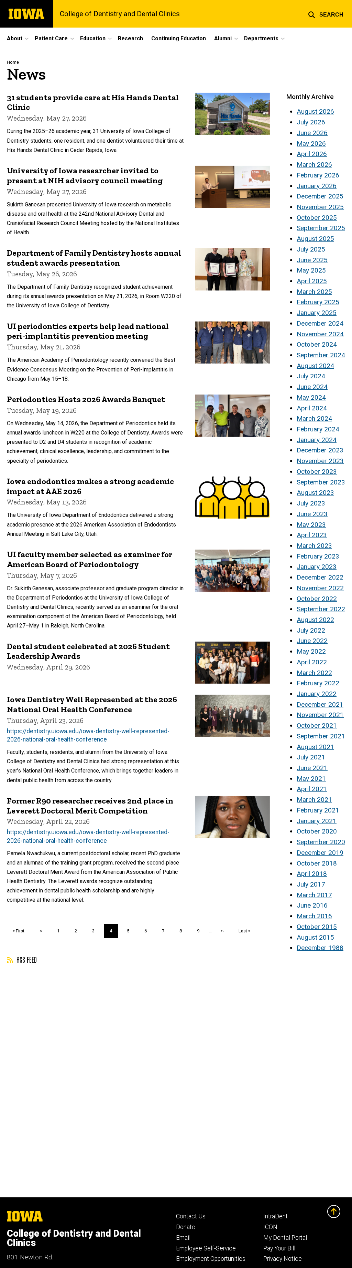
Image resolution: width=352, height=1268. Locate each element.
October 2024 (317, 344)
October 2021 (317, 725)
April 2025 (312, 281)
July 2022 (311, 630)
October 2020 (317, 831)
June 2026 (312, 133)
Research (130, 38)
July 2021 (311, 757)
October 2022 (317, 599)
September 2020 (321, 842)
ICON (270, 1227)
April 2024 (312, 408)
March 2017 (314, 895)
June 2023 (312, 514)
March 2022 (314, 673)
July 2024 (311, 376)
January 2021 (317, 821)
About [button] (14, 38)
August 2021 (315, 747)
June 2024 (312, 387)
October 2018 (317, 863)
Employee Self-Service (206, 1248)
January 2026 (317, 186)
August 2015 (315, 937)
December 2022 (320, 577)
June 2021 (312, 768)
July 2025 (311, 249)
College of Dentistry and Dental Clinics (120, 13)
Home (13, 62)
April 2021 (312, 789)
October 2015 (317, 927)
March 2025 (314, 292)
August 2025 (315, 239)
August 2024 (315, 366)
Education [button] (93, 38)
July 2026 (311, 122)
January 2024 (317, 440)
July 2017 (311, 884)
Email (183, 1237)
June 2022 (312, 641)
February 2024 (318, 429)
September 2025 (321, 228)
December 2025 (320, 196)
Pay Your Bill (279, 1248)
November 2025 (320, 207)
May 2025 (311, 270)
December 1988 (320, 948)
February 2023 (318, 556)
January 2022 (317, 694)
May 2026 (311, 143)
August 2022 (315, 620)
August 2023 (315, 493)
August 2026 (315, 111)
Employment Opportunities (210, 1258)
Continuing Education (178, 38)
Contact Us (191, 1216)
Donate (185, 1227)
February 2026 (318, 175)
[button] (325, 14)
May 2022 (311, 651)
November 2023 (320, 461)
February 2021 (318, 810)
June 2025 (312, 260)
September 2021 (321, 736)
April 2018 (312, 874)
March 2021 (314, 800)
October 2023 (317, 472)
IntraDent (275, 1216)
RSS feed (26, 959)
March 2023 (314, 546)
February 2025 (318, 302)
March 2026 (314, 164)
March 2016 (314, 916)
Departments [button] (261, 38)
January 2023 (317, 567)
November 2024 (320, 334)
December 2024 (320, 323)
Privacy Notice (282, 1258)
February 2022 (318, 683)
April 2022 (312, 662)
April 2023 (312, 535)
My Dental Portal (285, 1237)
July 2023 (311, 503)
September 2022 (321, 609)
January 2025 (317, 313)
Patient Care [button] (51, 38)
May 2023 (311, 525)
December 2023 (320, 450)
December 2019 (320, 853)
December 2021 (320, 704)
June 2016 (312, 905)
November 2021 (320, 715)
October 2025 (317, 218)
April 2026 (312, 154)
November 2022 (320, 588)
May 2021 (311, 779)
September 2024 (321, 355)
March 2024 (314, 418)
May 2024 (311, 397)
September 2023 (321, 482)
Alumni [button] (223, 38)
